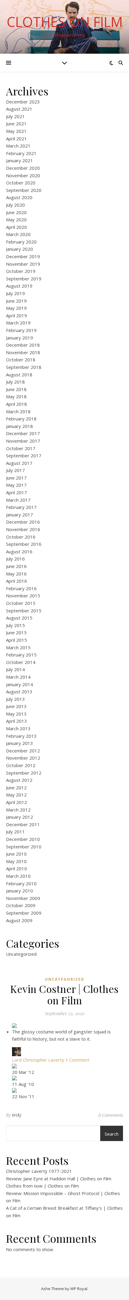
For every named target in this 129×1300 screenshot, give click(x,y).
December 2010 (23, 839)
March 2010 (18, 876)
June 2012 (16, 787)
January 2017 (19, 515)
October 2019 (20, 271)
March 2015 (18, 647)
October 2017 (20, 448)
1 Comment (77, 1060)
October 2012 (20, 765)
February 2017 (21, 507)
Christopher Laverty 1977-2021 (39, 1171)
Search (111, 1134)
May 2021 (16, 131)
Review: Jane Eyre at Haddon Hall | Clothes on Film (58, 1179)
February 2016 (21, 588)
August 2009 (19, 920)
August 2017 (19, 463)
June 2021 (16, 124)
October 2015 (20, 603)
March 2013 (18, 728)
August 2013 (19, 692)
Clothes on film (65, 21)
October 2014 (20, 662)
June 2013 (16, 706)
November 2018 (23, 352)
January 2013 (19, 743)
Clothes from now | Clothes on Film (42, 1186)
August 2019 (19, 286)
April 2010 (16, 868)
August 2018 (19, 375)
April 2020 (16, 227)
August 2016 (19, 551)
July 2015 (15, 625)
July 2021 (15, 116)
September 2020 (23, 190)
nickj (17, 1115)
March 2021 (18, 146)
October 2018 (20, 360)
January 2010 (19, 891)
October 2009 (20, 905)
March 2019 (18, 323)
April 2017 (16, 492)
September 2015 (23, 611)
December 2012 (23, 751)
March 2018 (18, 411)
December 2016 (23, 522)
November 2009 (23, 898)
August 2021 (19, 109)
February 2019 (21, 330)
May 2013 (16, 714)
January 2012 (19, 817)
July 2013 (15, 699)
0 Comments (110, 1115)
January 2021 (19, 160)
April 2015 (16, 640)
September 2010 (23, 847)
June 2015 (16, 632)
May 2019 (16, 308)
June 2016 (16, 566)
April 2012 (16, 802)
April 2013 (16, 721)
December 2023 (23, 102)
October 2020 (20, 183)
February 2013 (21, 736)
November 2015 (23, 596)
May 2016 (16, 574)
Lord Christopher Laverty (38, 1060)
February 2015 (21, 655)
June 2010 (16, 854)
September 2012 (23, 773)
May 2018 (16, 396)
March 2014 (18, 677)
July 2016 (15, 559)
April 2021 (16, 139)
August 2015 (19, 618)
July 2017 (15, 470)
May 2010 (16, 861)
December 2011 (23, 824)
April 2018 (16, 404)
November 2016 (23, 529)
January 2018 (19, 426)
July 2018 (15, 382)
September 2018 (23, 367)
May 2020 (16, 220)
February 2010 (21, 883)
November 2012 (23, 758)
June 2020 (16, 212)
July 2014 (15, 669)
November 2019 (23, 264)
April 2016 (16, 581)
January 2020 (19, 249)
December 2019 (23, 256)
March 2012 (18, 810)
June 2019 (16, 301)
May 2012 (16, 795)
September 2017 (23, 456)
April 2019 (16, 315)
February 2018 (21, 419)
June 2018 (16, 389)
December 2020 (23, 168)
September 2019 (23, 279)
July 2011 (15, 832)
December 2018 (23, 345)
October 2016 (20, 537)
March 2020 (18, 234)
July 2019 (15, 293)
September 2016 (23, 544)
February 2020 (21, 242)
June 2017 (16, 478)
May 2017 (16, 485)
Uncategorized (21, 954)
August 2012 (19, 780)
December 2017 (23, 433)
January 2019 (19, 338)
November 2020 (23, 175)
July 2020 (15, 205)
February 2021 (21, 153)
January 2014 (19, 684)
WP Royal (78, 1288)
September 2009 (23, 913)
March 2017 (18, 500)
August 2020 (19, 197)
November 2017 (23, 441)
